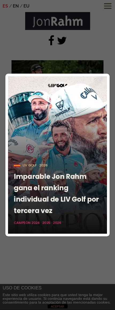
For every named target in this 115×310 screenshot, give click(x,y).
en (16, 6)
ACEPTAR (57, 306)
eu (26, 6)
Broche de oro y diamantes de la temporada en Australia (52, 131)
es (5, 6)
